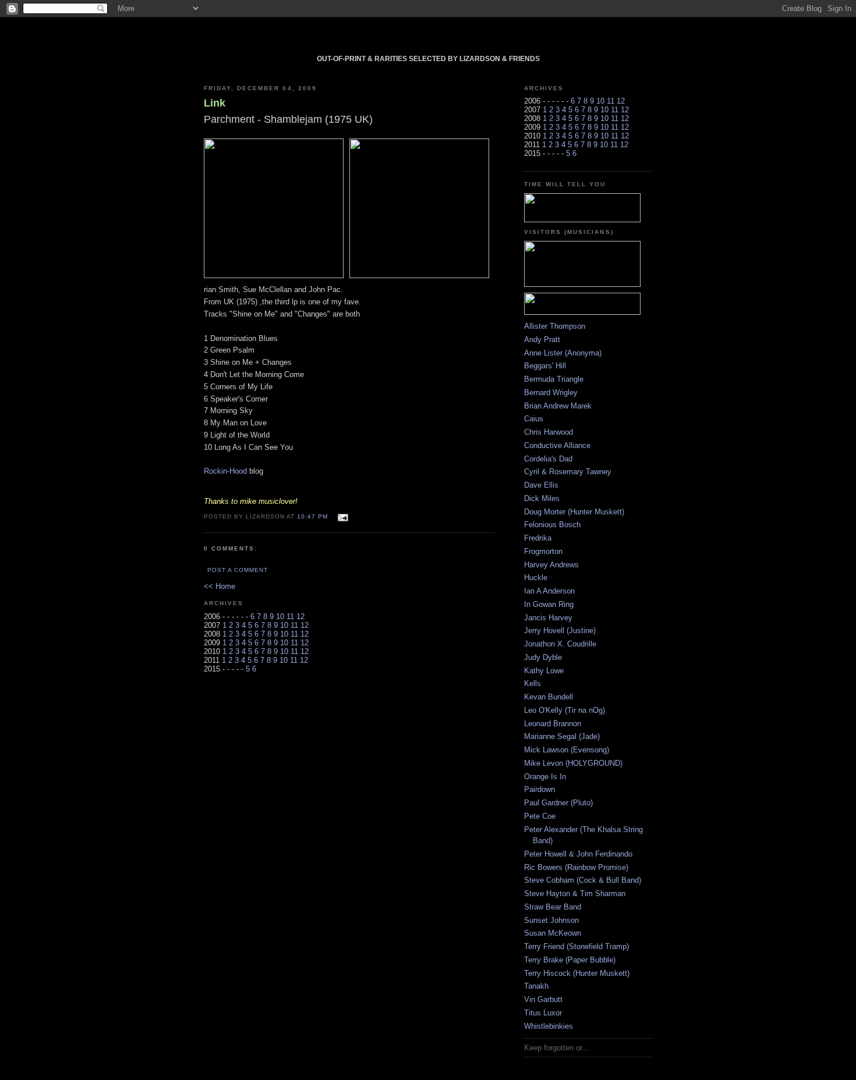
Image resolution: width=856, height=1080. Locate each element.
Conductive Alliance (557, 445)
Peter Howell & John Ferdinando (578, 854)
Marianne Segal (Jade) (562, 736)
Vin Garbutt (543, 999)
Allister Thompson (554, 326)
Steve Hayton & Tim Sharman (574, 893)
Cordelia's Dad (548, 458)
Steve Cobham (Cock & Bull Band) (582, 880)
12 (300, 616)
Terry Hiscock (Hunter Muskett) (576, 973)
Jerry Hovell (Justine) (560, 630)
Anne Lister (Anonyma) (563, 353)
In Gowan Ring (549, 604)
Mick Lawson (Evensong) (566, 749)
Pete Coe (540, 816)
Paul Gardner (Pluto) (558, 802)
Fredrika (537, 538)
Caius (533, 418)
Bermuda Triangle (553, 379)
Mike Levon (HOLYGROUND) (573, 763)
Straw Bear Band (552, 907)
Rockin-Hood (225, 471)
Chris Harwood (548, 432)
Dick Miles (542, 498)
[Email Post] (341, 515)
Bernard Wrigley (551, 392)
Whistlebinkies (548, 1026)
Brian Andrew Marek (558, 406)
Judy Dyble (543, 657)
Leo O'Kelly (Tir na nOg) (564, 710)
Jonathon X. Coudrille (560, 644)
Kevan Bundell (548, 696)
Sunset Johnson (551, 920)
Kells (532, 683)
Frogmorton (543, 551)
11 (290, 616)
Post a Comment (237, 570)
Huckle (535, 577)
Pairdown (539, 789)
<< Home (219, 586)
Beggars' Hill (545, 365)
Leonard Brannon (552, 723)
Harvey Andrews (551, 564)
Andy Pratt (542, 339)
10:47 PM (312, 516)
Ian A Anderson (549, 591)
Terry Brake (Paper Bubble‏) (570, 959)
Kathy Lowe (544, 670)
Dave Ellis (541, 485)
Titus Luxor (543, 1012)
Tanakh (536, 986)
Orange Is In (545, 776)
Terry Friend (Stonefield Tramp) (576, 946)
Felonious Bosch (552, 524)
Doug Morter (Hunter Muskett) (574, 511)
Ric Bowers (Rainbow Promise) (576, 867)
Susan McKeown (552, 933)
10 (280, 616)
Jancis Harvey (548, 617)
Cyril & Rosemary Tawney (567, 471)
